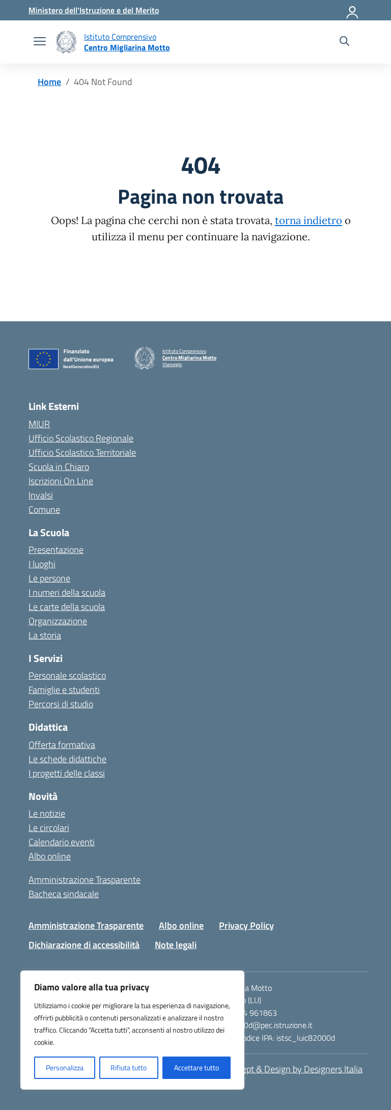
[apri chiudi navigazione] (40, 42)
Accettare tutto (196, 1067)
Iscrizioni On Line (61, 481)
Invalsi (41, 495)
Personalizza (64, 1067)
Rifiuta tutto (128, 1067)
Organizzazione (58, 621)
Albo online (50, 856)
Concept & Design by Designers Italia (292, 1069)
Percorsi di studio (61, 704)
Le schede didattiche (67, 759)
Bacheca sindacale (64, 894)
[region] (132, 1030)
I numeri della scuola (67, 592)
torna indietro (308, 220)
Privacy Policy (246, 925)
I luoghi (42, 564)
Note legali (176, 945)
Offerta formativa (62, 745)
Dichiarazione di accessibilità (84, 945)
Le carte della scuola (67, 607)
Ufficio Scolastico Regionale (81, 438)
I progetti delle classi (67, 773)
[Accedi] (352, 10)
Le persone (49, 578)
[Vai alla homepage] (66, 42)
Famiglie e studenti (64, 690)
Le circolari (49, 828)
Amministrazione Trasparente (85, 879)
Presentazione (56, 550)
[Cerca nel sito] (344, 42)
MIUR (39, 424)
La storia (45, 635)
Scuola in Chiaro (59, 467)
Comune (44, 509)
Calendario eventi (62, 842)
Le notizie (47, 813)
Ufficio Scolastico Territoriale (82, 452)
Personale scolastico (67, 675)
